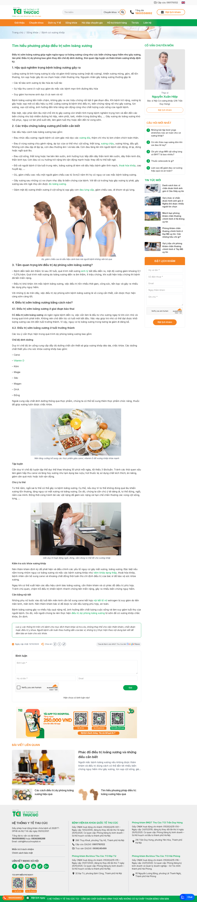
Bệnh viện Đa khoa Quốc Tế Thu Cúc (95, 822)
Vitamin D (19, 360)
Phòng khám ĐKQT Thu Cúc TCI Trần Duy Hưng (157, 822)
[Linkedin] (27, 866)
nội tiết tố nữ (100, 600)
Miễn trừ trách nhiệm (23, 849)
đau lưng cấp (86, 189)
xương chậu (107, 143)
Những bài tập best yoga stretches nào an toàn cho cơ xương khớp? (166, 133)
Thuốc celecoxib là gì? (162, 161)
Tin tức (135, 22)
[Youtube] (33, 866)
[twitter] (59, 644)
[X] (21, 866)
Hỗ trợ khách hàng (117, 22)
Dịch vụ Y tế (54, 22)
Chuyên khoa (36, 22)
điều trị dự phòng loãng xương (88, 613)
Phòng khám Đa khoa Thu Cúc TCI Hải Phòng (156, 856)
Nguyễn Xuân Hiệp (165, 96)
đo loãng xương (57, 184)
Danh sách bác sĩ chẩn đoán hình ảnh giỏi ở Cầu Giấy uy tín (173, 188)
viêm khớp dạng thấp (105, 572)
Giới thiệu (19, 22)
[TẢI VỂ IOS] (18, 883)
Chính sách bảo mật (22, 852)
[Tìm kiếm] (122, 12)
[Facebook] (14, 866)
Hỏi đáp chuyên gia (92, 22)
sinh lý (84, 271)
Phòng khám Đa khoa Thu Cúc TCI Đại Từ (94, 856)
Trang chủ (17, 32)
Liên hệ (147, 22)
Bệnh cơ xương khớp (53, 32)
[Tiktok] (40, 866)
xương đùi (84, 137)
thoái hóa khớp (127, 165)
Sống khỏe (71, 22)
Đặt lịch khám (165, 110)
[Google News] (46, 866)
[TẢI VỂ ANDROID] (31, 883)
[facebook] (55, 644)
